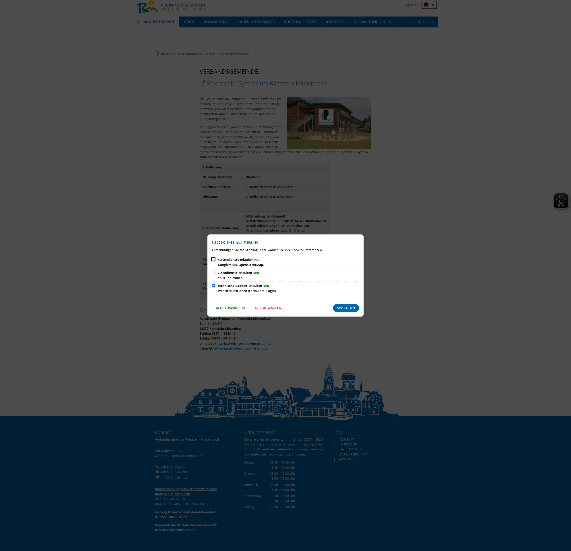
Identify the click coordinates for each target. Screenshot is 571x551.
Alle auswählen (230, 308)
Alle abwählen (267, 308)
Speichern (346, 308)
